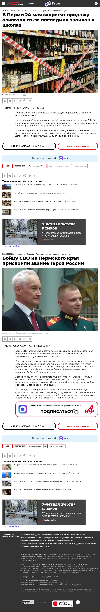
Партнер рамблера (43, 602)
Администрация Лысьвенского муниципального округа (25, 333)
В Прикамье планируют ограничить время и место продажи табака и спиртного (46, 201)
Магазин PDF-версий (28, 538)
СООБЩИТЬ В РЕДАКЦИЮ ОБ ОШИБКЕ (34, 547)
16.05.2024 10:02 (8, 11)
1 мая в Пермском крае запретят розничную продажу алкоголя (39, 193)
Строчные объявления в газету (33, 541)
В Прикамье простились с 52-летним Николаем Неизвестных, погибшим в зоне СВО (48, 481)
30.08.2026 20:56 (8, 254)
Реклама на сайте (61, 535)
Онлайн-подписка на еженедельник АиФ (56, 538)
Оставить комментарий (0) (78, 146)
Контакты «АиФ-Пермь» (84, 538)
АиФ (24, 95)
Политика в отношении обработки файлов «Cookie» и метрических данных (50, 585)
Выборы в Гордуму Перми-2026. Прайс (80, 544)
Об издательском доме (30, 535)
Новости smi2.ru (11, 246)
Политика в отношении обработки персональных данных (43, 583)
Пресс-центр (47, 535)
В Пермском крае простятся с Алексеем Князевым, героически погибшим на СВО (47, 473)
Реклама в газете (78, 535)
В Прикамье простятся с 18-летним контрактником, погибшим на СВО (42, 490)
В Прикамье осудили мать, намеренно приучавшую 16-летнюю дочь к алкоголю (46, 210)
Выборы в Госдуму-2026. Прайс (60, 541)
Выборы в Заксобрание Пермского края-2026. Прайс (41, 544)
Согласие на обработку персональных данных (39, 581)
